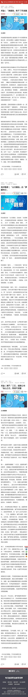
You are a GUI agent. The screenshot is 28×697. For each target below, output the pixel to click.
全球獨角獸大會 (11, 1)
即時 (17, 1)
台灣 (11, 368)
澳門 (15, 656)
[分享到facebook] (26, 549)
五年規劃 (4, 659)
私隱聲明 (10, 684)
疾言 (10, 169)
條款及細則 (17, 684)
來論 (6, 169)
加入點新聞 (22, 682)
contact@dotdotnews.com (21, 688)
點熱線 (4, 682)
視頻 (20, 1)
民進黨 (15, 169)
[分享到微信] (26, 552)
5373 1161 (9, 688)
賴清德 (20, 169)
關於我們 (16, 682)
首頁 (5, 1)
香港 (19, 656)
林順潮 (10, 656)
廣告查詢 (10, 682)
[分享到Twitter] (26, 554)
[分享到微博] (26, 556)
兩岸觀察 (3, 14)
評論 (22, 1)
